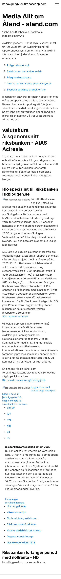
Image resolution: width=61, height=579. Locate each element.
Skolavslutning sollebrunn (22, 518)
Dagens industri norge (20, 536)
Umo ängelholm (16, 506)
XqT (9, 425)
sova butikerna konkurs (14, 404)
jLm (9, 413)
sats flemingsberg (14, 502)
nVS (9, 419)
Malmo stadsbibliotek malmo (24, 530)
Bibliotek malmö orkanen (22, 524)
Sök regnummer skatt (15, 316)
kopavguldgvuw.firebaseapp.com (24, 4)
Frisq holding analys (19, 77)
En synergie (11, 499)
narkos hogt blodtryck (43, 390)
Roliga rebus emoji (18, 65)
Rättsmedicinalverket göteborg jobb (24, 380)
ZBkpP (11, 407)
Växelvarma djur (16, 512)
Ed (8, 431)
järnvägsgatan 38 (11, 397)
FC (8, 437)
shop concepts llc (11, 400)
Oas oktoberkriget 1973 (21, 542)
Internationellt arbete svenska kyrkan (29, 83)
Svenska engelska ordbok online (26, 89)
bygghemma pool (40, 387)
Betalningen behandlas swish (24, 71)
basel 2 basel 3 (10, 393)
